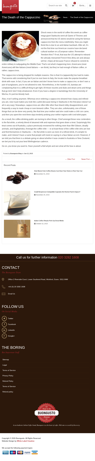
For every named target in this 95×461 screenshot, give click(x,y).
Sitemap (5, 360)
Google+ (11, 336)
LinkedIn (11, 330)
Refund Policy (7, 381)
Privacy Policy (7, 376)
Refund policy (7, 392)
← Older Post (70, 159)
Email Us (11, 294)
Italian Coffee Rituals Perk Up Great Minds (49, 221)
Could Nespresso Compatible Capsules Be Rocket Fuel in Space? (57, 192)
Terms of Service (9, 370)
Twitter (10, 318)
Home (58, 17)
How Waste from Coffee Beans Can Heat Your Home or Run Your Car (58, 171)
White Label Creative (25, 441)
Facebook (12, 324)
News (65, 17)
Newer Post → (86, 159)
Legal (4, 365)
